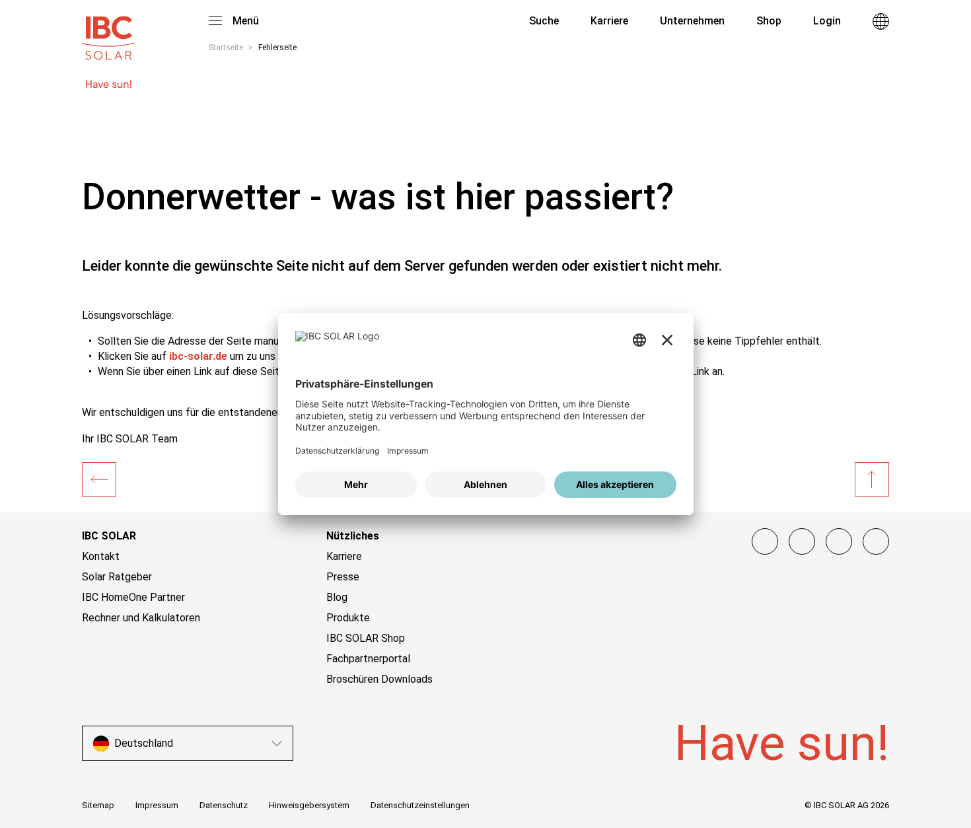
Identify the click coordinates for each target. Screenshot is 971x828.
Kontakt (101, 556)
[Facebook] (765, 541)
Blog (336, 597)
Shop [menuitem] (768, 21)
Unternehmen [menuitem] (692, 21)
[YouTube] (839, 541)
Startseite (226, 47)
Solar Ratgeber (117, 576)
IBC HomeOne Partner (133, 597)
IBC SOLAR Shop (365, 638)
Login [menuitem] (827, 21)
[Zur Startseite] (108, 32)
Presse (342, 576)
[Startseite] (99, 479)
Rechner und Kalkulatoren (141, 617)
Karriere (344, 556)
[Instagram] (802, 541)
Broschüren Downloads (379, 679)
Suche (542, 21)
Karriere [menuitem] (609, 21)
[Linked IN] (876, 541)
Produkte (348, 617)
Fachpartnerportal (368, 658)
